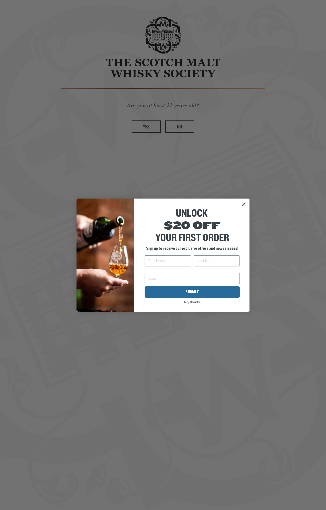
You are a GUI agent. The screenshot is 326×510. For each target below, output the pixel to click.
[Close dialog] (244, 204)
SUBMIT (192, 291)
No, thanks (192, 302)
